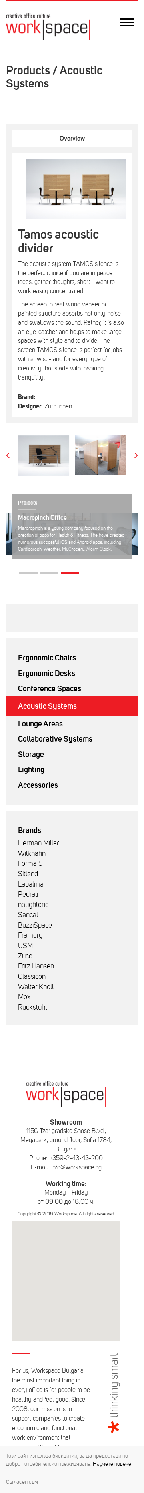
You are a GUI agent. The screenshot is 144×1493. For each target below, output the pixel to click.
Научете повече (112, 1464)
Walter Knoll (36, 986)
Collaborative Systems (55, 739)
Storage (31, 754)
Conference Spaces (49, 688)
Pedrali (28, 894)
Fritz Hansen (36, 966)
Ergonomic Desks (46, 673)
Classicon (32, 976)
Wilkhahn (32, 853)
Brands (29, 830)
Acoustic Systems (47, 706)
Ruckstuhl (32, 1007)
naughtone (33, 904)
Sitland (28, 873)
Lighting (31, 769)
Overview (72, 138)
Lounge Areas (40, 723)
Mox (24, 996)
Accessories (38, 785)
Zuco (25, 956)
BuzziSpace (35, 925)
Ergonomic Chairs (47, 657)
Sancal (28, 915)
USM (25, 945)
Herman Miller (38, 843)
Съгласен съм (22, 1482)
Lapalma (31, 884)
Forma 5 (30, 863)
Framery (30, 935)
